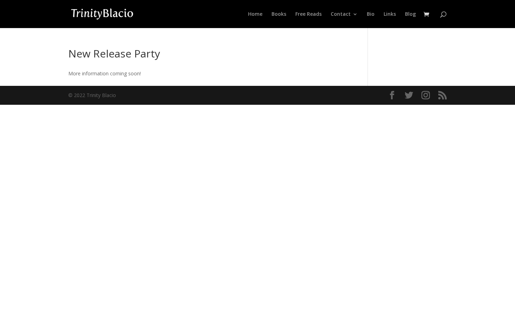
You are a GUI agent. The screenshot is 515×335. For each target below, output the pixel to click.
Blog (410, 14)
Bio (371, 14)
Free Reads (308, 14)
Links (390, 14)
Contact (341, 14)
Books (279, 14)
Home (255, 14)
